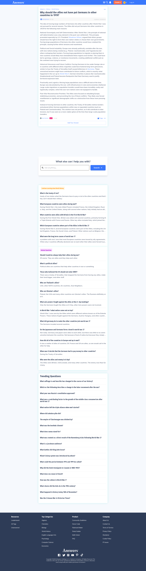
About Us (106, 520)
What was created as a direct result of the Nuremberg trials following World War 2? (71, 438)
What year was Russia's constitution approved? (57, 393)
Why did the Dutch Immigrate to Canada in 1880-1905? (60, 468)
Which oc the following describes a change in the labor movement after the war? (70, 387)
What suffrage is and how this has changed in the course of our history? (66, 381)
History (48, 9)
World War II (64, 74)
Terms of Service (108, 528)
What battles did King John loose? (52, 450)
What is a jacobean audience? (51, 444)
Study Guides (76, 531)
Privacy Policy (107, 531)
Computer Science (47, 542)
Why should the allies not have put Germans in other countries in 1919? (68, 14)
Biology (44, 528)
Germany (91, 69)
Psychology (45, 539)
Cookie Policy (107, 539)
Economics (45, 546)
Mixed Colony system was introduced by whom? (57, 456)
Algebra (44, 520)
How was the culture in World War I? (53, 480)
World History (55, 9)
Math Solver (76, 535)
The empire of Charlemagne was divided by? (56, 419)
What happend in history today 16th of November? (58, 492)
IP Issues (105, 542)
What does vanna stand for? (50, 432)
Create (117, 2)
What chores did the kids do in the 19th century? (57, 486)
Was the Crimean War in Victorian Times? (55, 498)
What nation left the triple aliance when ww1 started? (59, 407)
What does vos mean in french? (51, 474)
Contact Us (106, 524)
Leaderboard (15, 520)
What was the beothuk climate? (51, 425)
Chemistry (45, 524)
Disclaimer (106, 535)
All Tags (13, 524)
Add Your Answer (73, 123)
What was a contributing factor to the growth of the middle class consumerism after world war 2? (71, 400)
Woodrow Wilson (75, 37)
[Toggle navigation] (104, 2)
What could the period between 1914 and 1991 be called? (61, 462)
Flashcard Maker (77, 528)
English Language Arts (49, 535)
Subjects (42, 9)
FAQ (73, 539)
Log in (132, 2)
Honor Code (76, 524)
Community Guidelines (79, 520)
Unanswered (15, 528)
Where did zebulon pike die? (50, 413)
